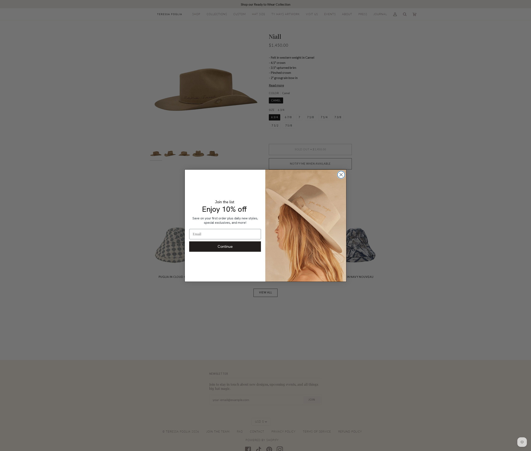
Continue (225, 246)
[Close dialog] (341, 174)
